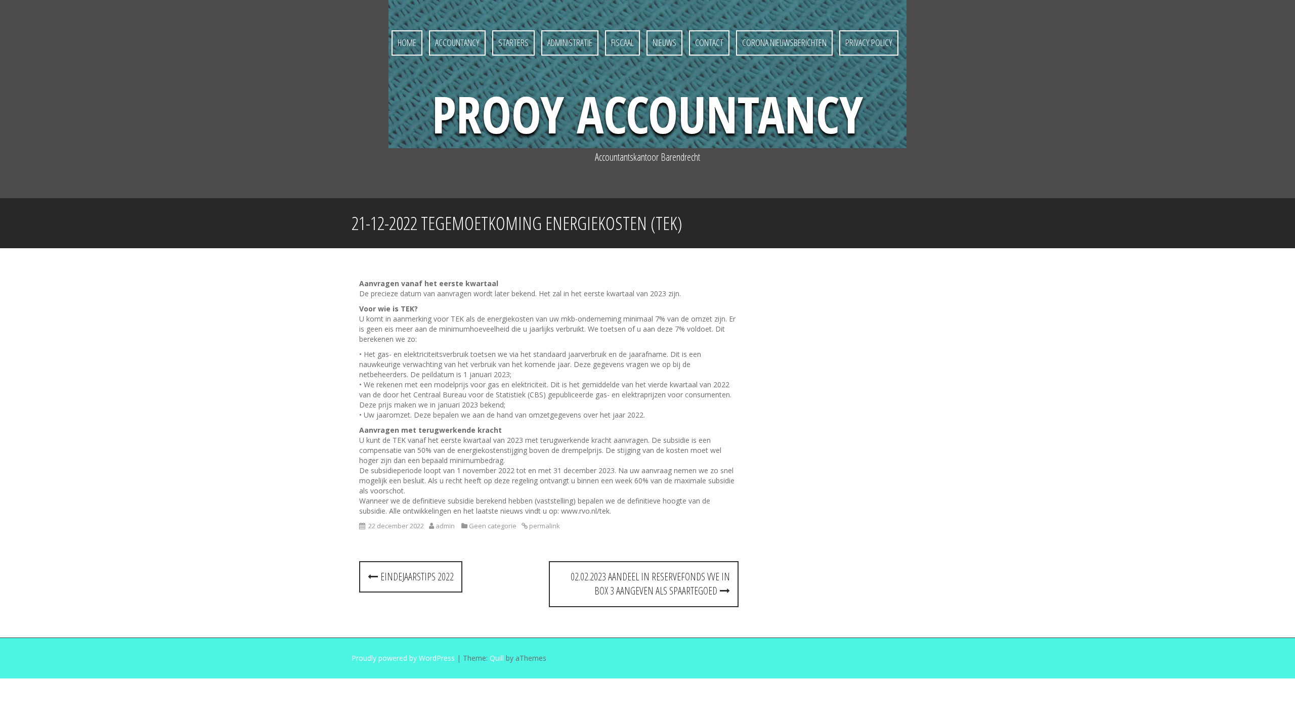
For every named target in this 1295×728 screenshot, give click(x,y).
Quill (497, 658)
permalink (544, 525)
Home (407, 42)
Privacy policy (868, 42)
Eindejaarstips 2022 (416, 576)
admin (445, 525)
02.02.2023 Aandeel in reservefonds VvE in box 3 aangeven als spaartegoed (650, 584)
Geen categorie (492, 525)
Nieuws (664, 42)
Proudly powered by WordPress (403, 658)
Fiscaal (622, 42)
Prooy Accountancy (647, 113)
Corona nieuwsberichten (784, 42)
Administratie (569, 42)
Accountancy (457, 42)
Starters (513, 42)
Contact (709, 42)
